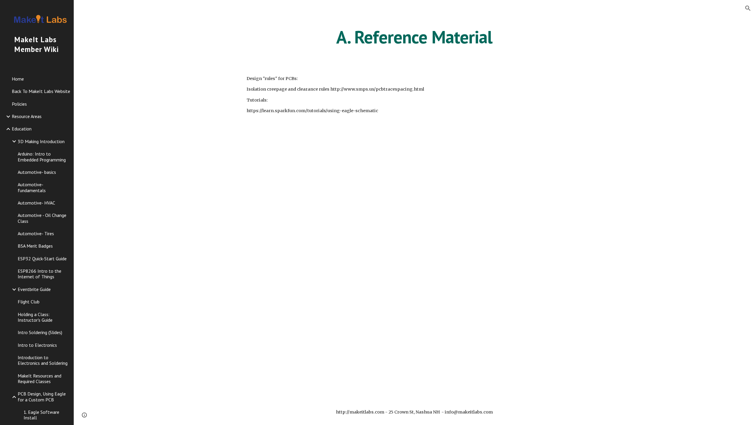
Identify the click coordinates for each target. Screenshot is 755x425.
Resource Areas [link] (27, 116)
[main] (414, 37)
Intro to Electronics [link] (37, 345)
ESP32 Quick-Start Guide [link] (42, 258)
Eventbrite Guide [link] (34, 289)
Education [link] (22, 129)
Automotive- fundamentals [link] (32, 187)
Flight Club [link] (29, 302)
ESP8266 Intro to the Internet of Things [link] (39, 273)
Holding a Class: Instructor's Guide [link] (35, 317)
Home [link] (18, 79)
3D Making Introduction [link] (41, 141)
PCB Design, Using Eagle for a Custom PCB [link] (42, 396)
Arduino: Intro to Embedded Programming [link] (42, 156)
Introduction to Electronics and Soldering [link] (43, 360)
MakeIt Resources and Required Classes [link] (39, 378)
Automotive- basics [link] (37, 172)
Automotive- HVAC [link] (36, 203)
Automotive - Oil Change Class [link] (42, 218)
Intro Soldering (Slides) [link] (40, 332)
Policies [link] (19, 104)
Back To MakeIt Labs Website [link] (41, 91)
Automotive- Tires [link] (36, 233)
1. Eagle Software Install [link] (41, 415)
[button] (748, 8)
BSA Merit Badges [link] (35, 246)
